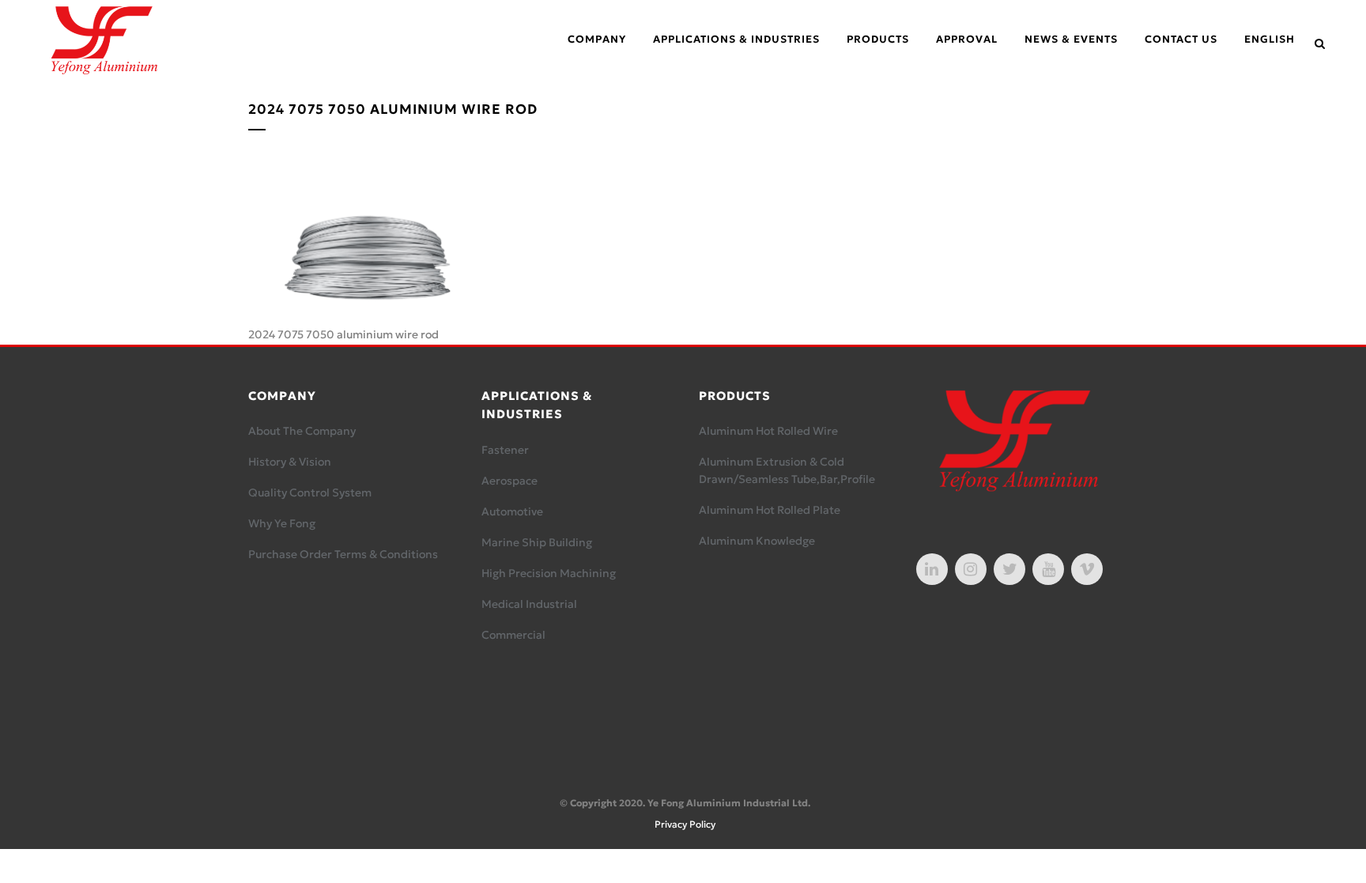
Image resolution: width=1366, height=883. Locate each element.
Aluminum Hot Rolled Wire (768, 431)
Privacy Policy (685, 824)
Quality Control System (310, 492)
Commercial (513, 635)
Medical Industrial (529, 604)
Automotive (512, 511)
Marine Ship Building (536, 542)
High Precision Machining (548, 573)
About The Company (302, 431)
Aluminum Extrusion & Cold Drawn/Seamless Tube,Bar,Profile (787, 470)
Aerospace (509, 481)
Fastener (505, 450)
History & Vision (289, 462)
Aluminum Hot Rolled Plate (769, 510)
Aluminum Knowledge (757, 541)
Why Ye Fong (281, 523)
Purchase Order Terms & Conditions (343, 554)
